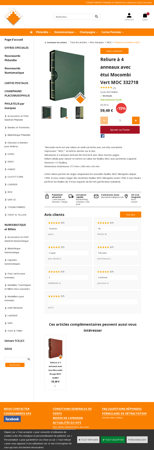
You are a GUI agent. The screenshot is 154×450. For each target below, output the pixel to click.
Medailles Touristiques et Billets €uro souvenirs (18, 286)
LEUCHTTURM (15, 176)
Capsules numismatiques (12, 261)
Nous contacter (16, 409)
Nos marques (97, 42)
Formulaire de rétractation (124, 413)
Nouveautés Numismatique (14, 70)
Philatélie (42, 32)
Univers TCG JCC (15, 340)
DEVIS (8, 349)
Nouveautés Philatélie (12, 58)
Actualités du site (67, 422)
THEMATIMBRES (16, 207)
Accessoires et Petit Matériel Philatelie (17, 117)
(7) (114, 87)
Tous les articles (78, 42)
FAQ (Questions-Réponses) (121, 409)
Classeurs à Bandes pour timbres (16, 144)
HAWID (11, 169)
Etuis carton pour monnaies (15, 275)
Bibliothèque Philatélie (19, 134)
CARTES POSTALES (16, 83)
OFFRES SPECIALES (17, 47)
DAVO (11, 161)
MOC (10, 191)
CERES (11, 153)
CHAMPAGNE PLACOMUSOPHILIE (17, 93)
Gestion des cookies (112, 417)
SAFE (10, 322)
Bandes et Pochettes (19, 127)
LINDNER (12, 184)
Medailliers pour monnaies (14, 298)
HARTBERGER (15, 307)
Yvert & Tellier (15, 330)
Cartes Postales (111, 32)
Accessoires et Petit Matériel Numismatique (17, 238)
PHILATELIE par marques (14, 106)
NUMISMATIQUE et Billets (15, 227)
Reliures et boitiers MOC (127, 42)
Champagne (87, 32)
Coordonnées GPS (17, 413)
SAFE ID (12, 199)
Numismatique (64, 32)
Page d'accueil (14, 39)
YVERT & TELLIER (17, 214)
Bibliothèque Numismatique (12, 250)
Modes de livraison (68, 418)
